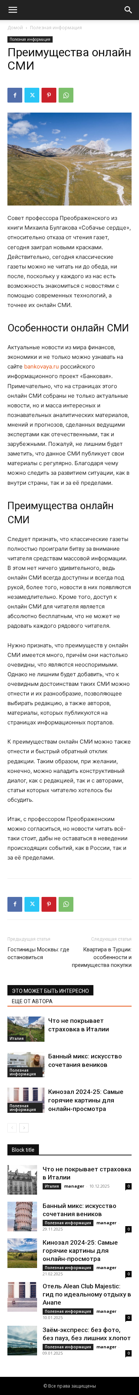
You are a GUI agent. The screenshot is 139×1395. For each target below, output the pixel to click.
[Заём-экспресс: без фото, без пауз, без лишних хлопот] (22, 1340)
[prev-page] (12, 1127)
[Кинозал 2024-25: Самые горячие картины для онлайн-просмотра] (25, 1100)
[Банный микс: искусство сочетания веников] (25, 1065)
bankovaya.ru (41, 366)
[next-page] (24, 1127)
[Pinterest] (49, 95)
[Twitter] (31, 95)
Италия (17, 1038)
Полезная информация (56, 27)
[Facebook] (14, 95)
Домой (15, 27)
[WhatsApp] (66, 95)
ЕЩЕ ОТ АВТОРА (32, 1001)
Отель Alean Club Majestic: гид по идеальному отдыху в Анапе (87, 1294)
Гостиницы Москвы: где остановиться (38, 953)
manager (74, 1186)
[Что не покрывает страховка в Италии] (25, 1029)
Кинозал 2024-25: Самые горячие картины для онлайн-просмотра (85, 1100)
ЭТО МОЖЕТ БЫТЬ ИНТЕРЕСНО (50, 991)
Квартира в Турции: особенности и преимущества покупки (102, 957)
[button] (12, 10)
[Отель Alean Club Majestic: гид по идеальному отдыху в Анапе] (22, 1297)
